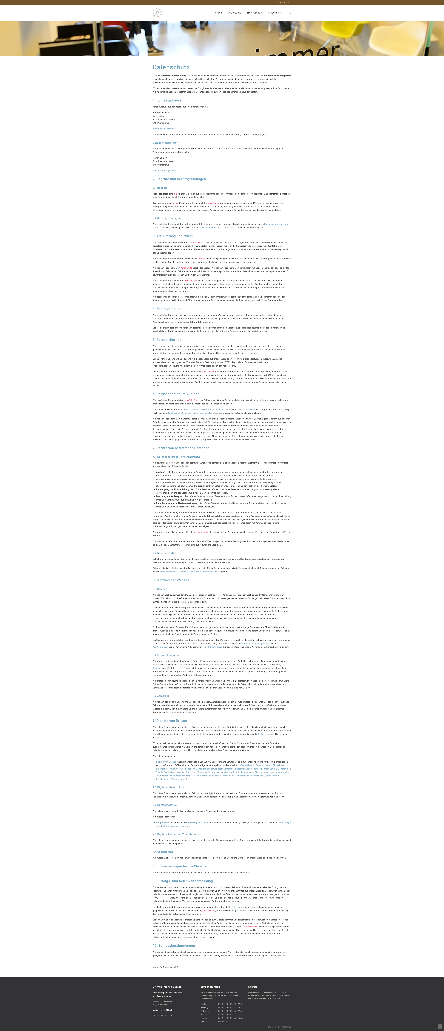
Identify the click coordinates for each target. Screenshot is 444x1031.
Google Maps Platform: (197, 823)
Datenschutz (273, 1027)
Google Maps (162, 823)
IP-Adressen (264, 734)
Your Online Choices (212, 647)
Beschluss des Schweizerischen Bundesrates (189, 413)
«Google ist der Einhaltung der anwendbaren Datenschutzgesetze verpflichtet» (219, 769)
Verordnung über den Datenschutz (217, 228)
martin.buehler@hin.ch (164, 129)
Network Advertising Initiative (257, 643)
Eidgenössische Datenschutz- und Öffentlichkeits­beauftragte (190, 572)
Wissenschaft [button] (275, 12)
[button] (290, 13)
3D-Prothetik (254, 12)
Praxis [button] (218, 12)
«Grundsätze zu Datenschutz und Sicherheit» (262, 765)
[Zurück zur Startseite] (157, 13)
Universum (250, 410)
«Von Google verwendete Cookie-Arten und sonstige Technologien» (202, 776)
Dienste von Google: (166, 762)
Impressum (286, 1027)
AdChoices (192, 643)
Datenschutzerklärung (167, 769)
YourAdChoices (160, 647)
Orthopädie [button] (234, 12)
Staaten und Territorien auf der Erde (205, 410)
